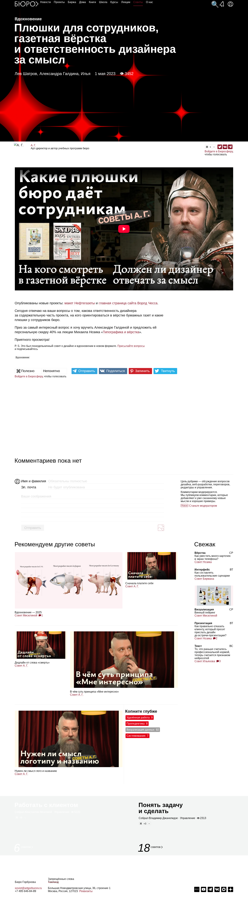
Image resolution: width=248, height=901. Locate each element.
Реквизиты (86, 891)
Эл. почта (28, 487)
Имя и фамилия (33, 481)
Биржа (72, 2)
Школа (103, 2)
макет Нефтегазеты (79, 303)
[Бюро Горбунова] (26, 3)
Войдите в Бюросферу (219, 151)
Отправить (32, 528)
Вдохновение (22, 357)
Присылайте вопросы (131, 346)
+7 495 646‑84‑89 (25, 891)
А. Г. (33, 145)
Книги (92, 2)
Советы (138, 2)
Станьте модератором (203, 505)
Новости (45, 2)
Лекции (125, 2)
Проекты (59, 2)
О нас (149, 2)
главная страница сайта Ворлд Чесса (128, 303)
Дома (82, 2)
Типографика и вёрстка (121, 332)
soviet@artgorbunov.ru (28, 888)
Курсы (114, 2)
